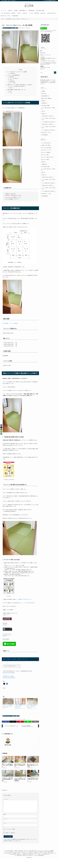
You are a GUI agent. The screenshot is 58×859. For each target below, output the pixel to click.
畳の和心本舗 (8, 745)
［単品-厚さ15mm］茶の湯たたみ (48, 116)
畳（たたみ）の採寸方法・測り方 (47, 157)
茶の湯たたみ (44, 113)
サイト (5, 823)
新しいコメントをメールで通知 (9, 829)
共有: (11, 91)
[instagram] (46, 0)
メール (5, 818)
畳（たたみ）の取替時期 (46, 152)
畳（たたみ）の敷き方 (45, 159)
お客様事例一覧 (44, 103)
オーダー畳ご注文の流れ (29, 602)
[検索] (55, 0)
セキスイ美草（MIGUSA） (46, 142)
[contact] (54, 0)
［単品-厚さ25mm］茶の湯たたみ (48, 124)
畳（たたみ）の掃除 (45, 154)
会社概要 (43, 91)
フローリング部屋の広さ (14, 78)
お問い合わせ (44, 93)
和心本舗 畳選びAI (45, 134)
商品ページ (12, 87)
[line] (48, 0)
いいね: (11, 92)
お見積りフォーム (6, 614)
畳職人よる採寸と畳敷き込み (47, 98)
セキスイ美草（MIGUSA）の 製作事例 (48, 108)
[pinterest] (49, 0)
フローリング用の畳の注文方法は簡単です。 (18, 86)
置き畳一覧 (43, 100)
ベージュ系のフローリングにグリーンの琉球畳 (17, 71)
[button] (5, 722)
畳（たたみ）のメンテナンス (39, 850)
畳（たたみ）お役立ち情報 (46, 147)
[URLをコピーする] (35, 722)
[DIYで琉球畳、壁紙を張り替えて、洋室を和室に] (32, 701)
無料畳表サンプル (6, 635)
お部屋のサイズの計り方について (25, 599)
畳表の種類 (12, 76)
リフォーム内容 (12, 82)
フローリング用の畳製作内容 (14, 75)
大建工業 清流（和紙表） (46, 145)
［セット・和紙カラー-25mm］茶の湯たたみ (48, 127)
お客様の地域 (12, 81)
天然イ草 (43, 111)
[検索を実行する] (55, 72)
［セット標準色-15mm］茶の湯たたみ (48, 121)
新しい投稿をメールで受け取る (9, 832)
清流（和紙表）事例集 (45, 105)
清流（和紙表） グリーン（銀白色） (11, 323)
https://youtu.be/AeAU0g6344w (9, 677)
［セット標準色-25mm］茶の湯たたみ (48, 130)
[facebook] (43, 0)
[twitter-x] (45, 0)
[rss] (52, 0)
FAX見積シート (6, 624)
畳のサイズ (12, 79)
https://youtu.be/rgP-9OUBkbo (9, 672)
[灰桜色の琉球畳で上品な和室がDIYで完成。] (20, 701)
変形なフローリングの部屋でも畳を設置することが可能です (20, 84)
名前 (5, 814)
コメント (6, 799)
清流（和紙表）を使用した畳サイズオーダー (17, 89)
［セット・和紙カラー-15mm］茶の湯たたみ (48, 119)
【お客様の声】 (12, 73)
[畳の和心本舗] (29, 5)
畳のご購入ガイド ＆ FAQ (46, 132)
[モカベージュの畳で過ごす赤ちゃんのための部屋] (8, 701)
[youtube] (51, 0)
